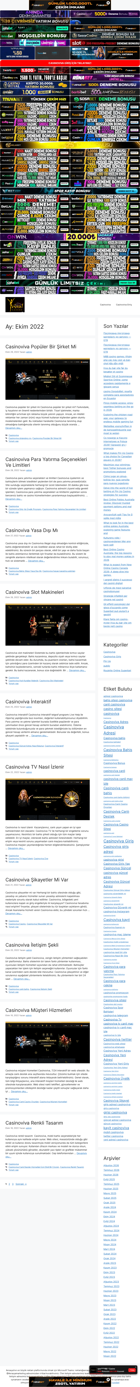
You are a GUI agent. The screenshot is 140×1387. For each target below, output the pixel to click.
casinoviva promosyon (116, 992)
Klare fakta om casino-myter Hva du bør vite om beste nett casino (117, 623)
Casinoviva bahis (114, 738)
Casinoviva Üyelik (116, 1078)
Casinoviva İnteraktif (28, 701)
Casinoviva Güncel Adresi (116, 884)
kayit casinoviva (116, 1128)
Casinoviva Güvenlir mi (117, 907)
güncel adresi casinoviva (117, 1120)
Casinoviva (105, 304)
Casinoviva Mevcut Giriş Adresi (114, 939)
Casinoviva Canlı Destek (116, 813)
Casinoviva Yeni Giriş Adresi (115, 1067)
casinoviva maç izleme (117, 934)
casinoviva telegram (115, 1015)
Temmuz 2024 (111, 1230)
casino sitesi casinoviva (112, 711)
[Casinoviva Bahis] (15, 304)
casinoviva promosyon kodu (115, 996)
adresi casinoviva (113, 696)
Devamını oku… (13, 428)
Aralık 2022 (109, 1319)
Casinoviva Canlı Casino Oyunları (24, 1101)
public (106, 666)
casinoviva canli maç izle (118, 781)
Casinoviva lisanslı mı (114, 927)
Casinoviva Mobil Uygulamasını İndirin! (116, 946)
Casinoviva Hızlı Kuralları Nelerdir (23, 680)
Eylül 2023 (109, 1277)
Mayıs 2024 (109, 1239)
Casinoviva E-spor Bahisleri (113, 836)
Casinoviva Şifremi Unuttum (113, 1097)
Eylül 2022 (109, 1332)
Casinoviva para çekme (114, 983)
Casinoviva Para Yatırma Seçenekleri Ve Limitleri (64, 509)
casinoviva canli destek (111, 775)
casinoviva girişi (113, 859)
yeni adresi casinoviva (115, 1139)
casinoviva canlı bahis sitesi (113, 801)
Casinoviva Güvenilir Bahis (112, 897)
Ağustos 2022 (111, 1337)
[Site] (35, 106)
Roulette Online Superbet (117, 670)
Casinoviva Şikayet (116, 1100)
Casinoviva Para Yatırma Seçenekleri (114, 975)
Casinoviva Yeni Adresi (114, 1057)
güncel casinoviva (112, 1123)
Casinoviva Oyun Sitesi (111, 963)
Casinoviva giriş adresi (116, 849)
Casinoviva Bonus (114, 763)
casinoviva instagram (116, 911)
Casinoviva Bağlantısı (111, 760)
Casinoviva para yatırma (114, 969)
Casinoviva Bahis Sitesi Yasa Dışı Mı (25, 571)
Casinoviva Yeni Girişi (111, 1071)
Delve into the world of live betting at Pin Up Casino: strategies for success (118, 491)
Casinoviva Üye (41, 858)
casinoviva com (108, 833)
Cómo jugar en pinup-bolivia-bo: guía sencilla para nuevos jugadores (116, 480)
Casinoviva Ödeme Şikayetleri (113, 1075)
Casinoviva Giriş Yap (116, 863)
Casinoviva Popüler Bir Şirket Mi (40, 346)
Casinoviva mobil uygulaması (116, 942)
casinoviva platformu (110, 989)
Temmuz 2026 (111, 1170)
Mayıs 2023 (109, 1295)
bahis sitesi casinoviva (117, 700)
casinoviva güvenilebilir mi (114, 893)
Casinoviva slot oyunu (112, 1004)
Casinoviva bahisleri (112, 742)
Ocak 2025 (109, 1202)
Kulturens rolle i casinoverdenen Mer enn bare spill (117, 541)
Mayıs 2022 (109, 1351)
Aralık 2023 (109, 1263)
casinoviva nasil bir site (115, 952)
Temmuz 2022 (111, 1342)
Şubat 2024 (109, 1253)
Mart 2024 (109, 1249)
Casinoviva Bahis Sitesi (117, 752)
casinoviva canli (114, 771)
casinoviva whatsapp (114, 1047)
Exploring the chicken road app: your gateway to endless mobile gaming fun (118, 418)
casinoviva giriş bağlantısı (112, 856)
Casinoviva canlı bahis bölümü (116, 797)
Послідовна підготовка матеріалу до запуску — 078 (117, 337)
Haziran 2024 (110, 1235)
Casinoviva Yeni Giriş (116, 1063)
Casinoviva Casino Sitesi (116, 827)
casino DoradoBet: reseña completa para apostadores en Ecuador (118, 395)
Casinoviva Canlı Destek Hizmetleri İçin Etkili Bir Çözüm (34, 1167)
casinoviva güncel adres (115, 875)
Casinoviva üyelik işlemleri (112, 1093)
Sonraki (21, 1184)
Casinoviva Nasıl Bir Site (115, 955)
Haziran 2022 (110, 1346)
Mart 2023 (109, 1305)
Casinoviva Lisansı (109, 931)
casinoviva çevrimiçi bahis (112, 1083)
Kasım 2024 (110, 1212)
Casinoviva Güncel (117, 868)
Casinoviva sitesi (114, 1000)
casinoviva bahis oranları (112, 746)
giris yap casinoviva (111, 1117)
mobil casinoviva (113, 1132)
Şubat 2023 (109, 1309)
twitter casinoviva (113, 1136)
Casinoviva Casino (17, 924)
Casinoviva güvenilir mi (113, 904)
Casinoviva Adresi (113, 730)
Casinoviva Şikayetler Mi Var (36, 879)
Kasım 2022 (109, 1323)
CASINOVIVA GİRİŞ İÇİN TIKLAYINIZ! (70, 63)
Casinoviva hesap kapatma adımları (59, 571)
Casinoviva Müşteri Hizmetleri (38, 1010)
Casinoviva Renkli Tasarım (34, 1123)
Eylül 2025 (109, 1179)
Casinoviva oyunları (110, 959)
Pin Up (107, 661)
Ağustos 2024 (111, 1226)
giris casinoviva (111, 1108)
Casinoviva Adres (115, 722)
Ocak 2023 (109, 1314)
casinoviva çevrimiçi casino (112, 1086)
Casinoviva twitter (117, 1039)
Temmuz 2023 (111, 1286)
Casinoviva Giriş (124, 304)
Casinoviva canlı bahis (19, 989)
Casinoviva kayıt (116, 920)
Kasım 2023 (110, 1267)
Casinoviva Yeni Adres (117, 1050)
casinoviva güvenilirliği (111, 901)
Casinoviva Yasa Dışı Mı (31, 530)
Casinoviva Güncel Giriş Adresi (116, 890)
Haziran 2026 (110, 1174)
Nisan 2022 (109, 1356)
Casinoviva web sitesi (114, 1043)
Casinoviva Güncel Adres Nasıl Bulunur (26, 746)
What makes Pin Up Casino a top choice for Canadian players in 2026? (118, 456)
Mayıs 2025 (109, 1193)
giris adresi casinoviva (116, 1104)
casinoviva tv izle (112, 1035)
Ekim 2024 (109, 1216)
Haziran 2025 (110, 1188)
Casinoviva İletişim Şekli (31, 945)
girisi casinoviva (115, 1112)
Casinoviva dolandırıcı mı (20, 438)
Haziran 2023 (110, 1291)
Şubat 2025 (109, 1198)
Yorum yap (14, 441)
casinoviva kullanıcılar (111, 924)
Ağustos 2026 (111, 1165)
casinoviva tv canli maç (118, 1023)
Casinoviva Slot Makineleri (34, 592)
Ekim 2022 (109, 1328)
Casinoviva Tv (112, 1019)
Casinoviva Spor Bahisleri (113, 1009)
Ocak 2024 (109, 1258)
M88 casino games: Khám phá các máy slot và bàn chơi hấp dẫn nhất (117, 360)
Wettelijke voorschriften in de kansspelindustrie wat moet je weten (117, 430)
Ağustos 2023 (111, 1281)
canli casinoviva (114, 704)
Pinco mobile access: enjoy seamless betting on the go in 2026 (118, 406)
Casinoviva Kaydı (109, 915)
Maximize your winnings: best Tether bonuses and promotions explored (117, 468)
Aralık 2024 (109, 1207)
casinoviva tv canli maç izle (117, 1029)
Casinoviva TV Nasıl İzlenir (34, 767)
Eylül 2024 (109, 1221)
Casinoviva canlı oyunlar (111, 821)
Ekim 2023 (109, 1272)
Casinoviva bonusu (110, 767)
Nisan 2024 (109, 1244)
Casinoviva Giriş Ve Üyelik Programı (25, 509)
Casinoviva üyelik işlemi (111, 1090)
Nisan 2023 (109, 1300)
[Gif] (70, 145)
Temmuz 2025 (111, 1184)
